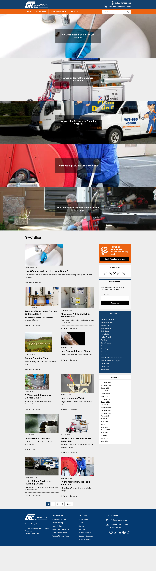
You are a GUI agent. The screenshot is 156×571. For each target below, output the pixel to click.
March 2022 (105, 396)
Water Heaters (84, 519)
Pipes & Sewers (85, 539)
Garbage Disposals (86, 536)
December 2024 (106, 382)
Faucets (82, 529)
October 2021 (105, 402)
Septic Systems (106, 343)
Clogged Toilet (105, 325)
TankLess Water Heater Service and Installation (41, 312)
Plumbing (104, 340)
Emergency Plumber (59, 519)
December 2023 (106, 393)
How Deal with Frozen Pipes (75, 351)
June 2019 (104, 421)
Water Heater (105, 369)
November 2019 (106, 413)
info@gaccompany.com (122, 6)
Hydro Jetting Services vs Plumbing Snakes (78, 122)
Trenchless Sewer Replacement (111, 358)
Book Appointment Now (115, 259)
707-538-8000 (126, 3)
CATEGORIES (41, 12)
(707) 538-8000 (115, 516)
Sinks (81, 523)
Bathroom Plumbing (107, 319)
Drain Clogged (105, 331)
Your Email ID (105, 295)
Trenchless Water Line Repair (110, 361)
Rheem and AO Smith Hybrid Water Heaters (75, 315)
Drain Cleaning (106, 328)
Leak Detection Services (37, 438)
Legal (38, 524)
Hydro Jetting (105, 334)
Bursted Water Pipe (107, 322)
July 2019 (104, 419)
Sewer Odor (105, 346)
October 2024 (105, 388)
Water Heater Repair (59, 533)
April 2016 (104, 438)
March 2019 (105, 427)
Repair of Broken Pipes (60, 536)
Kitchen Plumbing (106, 337)
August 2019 (105, 416)
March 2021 (105, 405)
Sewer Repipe (105, 349)
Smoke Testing (105, 355)
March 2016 (105, 441)
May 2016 (104, 435)
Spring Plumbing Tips (36, 358)
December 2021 (106, 399)
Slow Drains (105, 352)
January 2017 (105, 430)
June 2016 (104, 433)
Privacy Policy (30, 524)
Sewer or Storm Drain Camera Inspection (78, 79)
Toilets (81, 526)
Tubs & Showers (85, 533)
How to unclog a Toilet (72, 398)
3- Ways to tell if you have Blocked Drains (38, 396)
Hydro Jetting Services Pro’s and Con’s (78, 165)
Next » (69, 504)
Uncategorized (105, 364)
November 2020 (106, 407)
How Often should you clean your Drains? (78, 36)
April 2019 (104, 424)
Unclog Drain (105, 367)
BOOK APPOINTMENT (59, 12)
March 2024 (105, 391)
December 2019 (106, 410)
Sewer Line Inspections (60, 529)
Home (29, 12)
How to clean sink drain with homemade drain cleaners (78, 208)
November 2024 (106, 385)
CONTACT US (76, 12)
